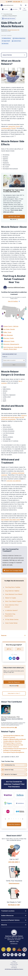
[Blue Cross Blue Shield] (20, 811)
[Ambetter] (7, 811)
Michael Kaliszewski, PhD (13, 29)
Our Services (5, 43)
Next (14, 364)
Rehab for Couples (10, 598)
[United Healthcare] (20, 803)
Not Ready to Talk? (14, 905)
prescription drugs (8, 14)
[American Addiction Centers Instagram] (16, 954)
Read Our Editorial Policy (8, 727)
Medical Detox (7, 38)
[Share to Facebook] (14, 658)
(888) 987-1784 (14, 941)
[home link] (1, 14)
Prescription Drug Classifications (10, 615)
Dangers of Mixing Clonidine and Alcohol (14, 739)
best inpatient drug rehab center (10, 519)
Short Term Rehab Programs (13, 601)
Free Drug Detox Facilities (12, 587)
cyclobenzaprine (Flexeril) (8, 128)
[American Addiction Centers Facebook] (8, 954)
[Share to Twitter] (10, 658)
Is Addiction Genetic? (11, 610)
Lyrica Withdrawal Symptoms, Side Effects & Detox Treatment (13, 745)
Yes (10, 649)
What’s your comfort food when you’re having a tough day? (14, 671)
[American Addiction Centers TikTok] (24, 954)
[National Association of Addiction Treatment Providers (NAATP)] (24, 949)
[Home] (7, 5)
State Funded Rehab (11, 623)
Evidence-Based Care (19, 38)
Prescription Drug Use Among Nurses (13, 752)
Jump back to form (13, 693)
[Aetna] (7, 795)
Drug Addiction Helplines (12, 591)
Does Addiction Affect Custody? (12, 606)
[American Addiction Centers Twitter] (4, 954)
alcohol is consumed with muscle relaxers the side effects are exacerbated (14, 417)
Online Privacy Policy (14, 964)
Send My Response (14, 682)
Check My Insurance (14, 824)
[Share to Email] (17, 658)
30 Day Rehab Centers (11, 619)
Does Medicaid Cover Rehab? (14, 594)
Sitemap (14, 961)
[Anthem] (20, 795)
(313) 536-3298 (16, 1)
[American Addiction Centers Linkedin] (12, 954)
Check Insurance (14, 883)
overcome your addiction (13, 480)
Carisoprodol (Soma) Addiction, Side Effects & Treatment (13, 736)
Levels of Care (17, 40)
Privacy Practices (14, 962)
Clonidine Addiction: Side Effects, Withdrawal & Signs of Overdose (12, 742)
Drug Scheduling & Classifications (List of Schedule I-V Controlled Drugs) (15, 749)
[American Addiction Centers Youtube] (20, 954)
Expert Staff (7, 40)
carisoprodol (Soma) (14, 126)
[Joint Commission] (9, 949)
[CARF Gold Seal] (3, 949)
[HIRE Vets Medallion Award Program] (14, 949)
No (20, 649)
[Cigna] (7, 803)
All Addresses (14, 943)
